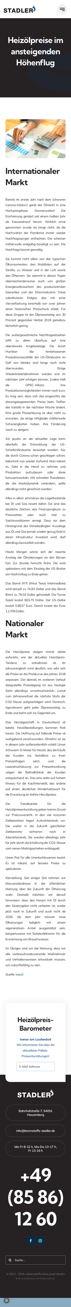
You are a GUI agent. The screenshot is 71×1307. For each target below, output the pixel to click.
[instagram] (40, 1241)
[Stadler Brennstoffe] (20, 7)
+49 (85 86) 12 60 (35, 1197)
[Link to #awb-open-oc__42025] (62, 9)
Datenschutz (47, 1278)
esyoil (19, 974)
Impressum (30, 1278)
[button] (6, 1300)
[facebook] (31, 1241)
